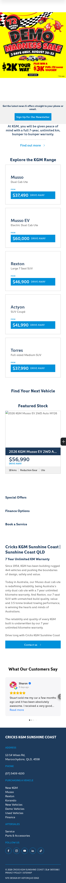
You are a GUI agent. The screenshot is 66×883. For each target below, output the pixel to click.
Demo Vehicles (14, 808)
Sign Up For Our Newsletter (33, 117)
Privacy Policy (13, 872)
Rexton (9, 796)
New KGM (11, 787)
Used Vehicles (14, 813)
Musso (9, 792)
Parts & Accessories (17, 835)
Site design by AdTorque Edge (22, 877)
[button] (5, 696)
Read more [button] (17, 710)
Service (10, 831)
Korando (10, 800)
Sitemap (27, 872)
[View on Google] (13, 685)
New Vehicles (13, 804)
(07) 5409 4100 (14, 773)
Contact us (30, 644)
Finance (10, 817)
